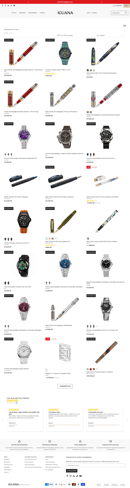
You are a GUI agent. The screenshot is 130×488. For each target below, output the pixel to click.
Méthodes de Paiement (52, 467)
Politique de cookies (122, 485)
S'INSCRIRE (71, 471)
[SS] (8, 283)
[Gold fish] (91, 369)
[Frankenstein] (88, 112)
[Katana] (94, 70)
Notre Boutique (29, 464)
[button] (15, 13)
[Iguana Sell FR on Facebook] (2, 5)
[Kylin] (88, 369)
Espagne (7, 459)
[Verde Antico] (52, 238)
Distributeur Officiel (51, 464)
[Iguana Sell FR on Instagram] (5, 5)
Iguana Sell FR (26, 484)
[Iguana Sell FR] (65, 13)
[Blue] (46, 238)
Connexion (118, 5)
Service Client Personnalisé (33, 467)
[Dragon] (94, 369)
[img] (66, 401)
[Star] (91, 70)
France (6, 472)
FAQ (46, 459)
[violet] (11, 154)
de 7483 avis (11, 403)
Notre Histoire (29, 462)
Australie (6, 467)
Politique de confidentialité (114, 485)
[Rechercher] (125, 13)
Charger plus (65, 386)
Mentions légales (99, 485)
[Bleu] (8, 154)
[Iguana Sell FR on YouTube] (14, 5)
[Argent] (46, 370)
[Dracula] (91, 112)
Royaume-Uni (8, 464)
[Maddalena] (50, 238)
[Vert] (91, 326)
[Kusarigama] (88, 70)
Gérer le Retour (50, 462)
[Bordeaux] (50, 283)
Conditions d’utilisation (106, 485)
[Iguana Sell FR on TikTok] (11, 5)
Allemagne (7, 469)
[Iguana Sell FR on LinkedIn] (8, 5)
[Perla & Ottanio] (88, 238)
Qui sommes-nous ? (31, 459)
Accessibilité (49, 469)
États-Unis (7, 462)
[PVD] (5, 283)
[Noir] (5, 154)
